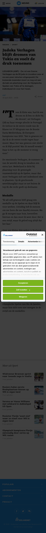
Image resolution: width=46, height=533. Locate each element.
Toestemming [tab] (8, 241)
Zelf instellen (21, 290)
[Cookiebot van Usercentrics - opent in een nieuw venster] (27, 234)
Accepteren (23, 283)
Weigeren (23, 297)
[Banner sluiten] (42, 235)
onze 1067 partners (17, 254)
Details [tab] (21, 241)
